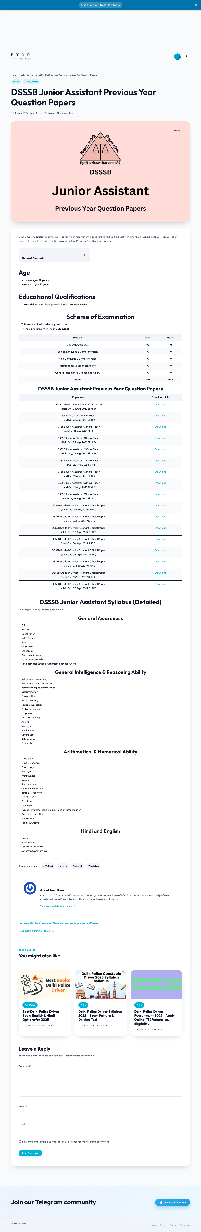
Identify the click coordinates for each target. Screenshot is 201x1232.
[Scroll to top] (192, 1223)
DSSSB (16, 81)
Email (23, 1124)
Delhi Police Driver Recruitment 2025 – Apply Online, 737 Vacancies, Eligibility (154, 1017)
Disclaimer (185, 1225)
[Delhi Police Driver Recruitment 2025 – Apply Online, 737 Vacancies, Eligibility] (156, 984)
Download (160, 404)
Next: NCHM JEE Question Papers (38, 931)
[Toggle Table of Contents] (84, 255)
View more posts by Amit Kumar (58, 906)
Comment (25, 1066)
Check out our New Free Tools (100, 4)
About (154, 1225)
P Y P (21, 55)
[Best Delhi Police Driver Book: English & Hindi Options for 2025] (44, 984)
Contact (173, 1225)
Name (23, 1106)
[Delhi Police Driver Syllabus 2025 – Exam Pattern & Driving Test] (100, 984)
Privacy (163, 1225)
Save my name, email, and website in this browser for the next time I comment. (66, 1141)
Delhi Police (30, 1005)
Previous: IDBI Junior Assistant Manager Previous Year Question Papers (58, 922)
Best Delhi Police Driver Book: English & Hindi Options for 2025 (41, 1015)
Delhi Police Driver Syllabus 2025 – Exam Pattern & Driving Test (100, 1015)
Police (83, 1005)
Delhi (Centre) (31, 81)
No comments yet (65, 113)
